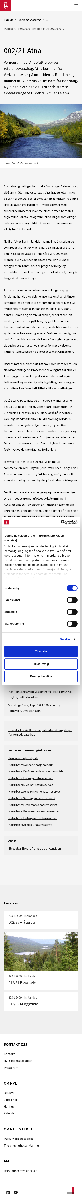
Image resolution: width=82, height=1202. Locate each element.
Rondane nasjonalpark (23, 758)
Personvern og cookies (18, 1138)
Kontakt (9, 1054)
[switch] (72, 600)
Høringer (10, 1106)
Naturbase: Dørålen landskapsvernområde (35, 771)
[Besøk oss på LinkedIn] (8, 1193)
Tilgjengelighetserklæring (21, 1145)
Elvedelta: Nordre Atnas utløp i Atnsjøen (34, 848)
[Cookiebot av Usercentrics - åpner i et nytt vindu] (61, 522)
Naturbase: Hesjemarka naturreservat (33, 805)
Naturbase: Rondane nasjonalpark (30, 765)
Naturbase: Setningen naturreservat (31, 798)
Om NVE (9, 1093)
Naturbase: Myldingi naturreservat (30, 785)
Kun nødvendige (41, 676)
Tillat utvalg (41, 664)
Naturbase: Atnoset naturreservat (30, 825)
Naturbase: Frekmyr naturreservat (30, 778)
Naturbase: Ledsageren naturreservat (32, 818)
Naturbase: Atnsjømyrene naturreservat (34, 791)
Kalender (10, 1113)
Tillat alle (41, 651)
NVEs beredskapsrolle (18, 1061)
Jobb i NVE (11, 1100)
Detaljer (65, 639)
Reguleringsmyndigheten (20, 1171)
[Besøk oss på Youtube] (16, 1193)
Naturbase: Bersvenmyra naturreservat (33, 811)
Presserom (11, 1067)
